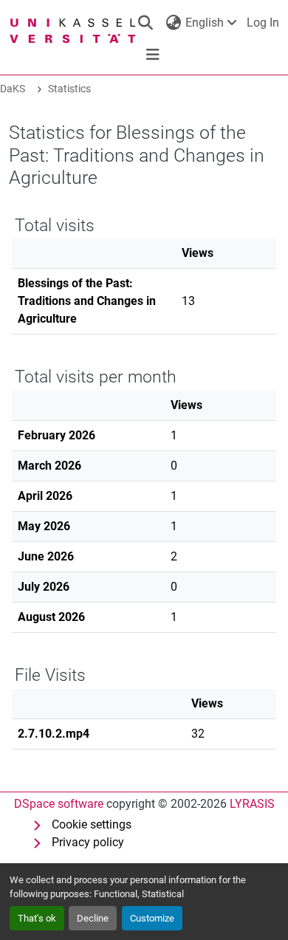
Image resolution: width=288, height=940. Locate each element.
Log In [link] (263, 23)
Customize (152, 918)
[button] (145, 23)
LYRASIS (252, 804)
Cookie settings (91, 824)
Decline (93, 918)
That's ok (37, 918)
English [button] (204, 23)
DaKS (12, 89)
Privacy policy (88, 842)
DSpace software (58, 804)
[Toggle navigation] (153, 55)
